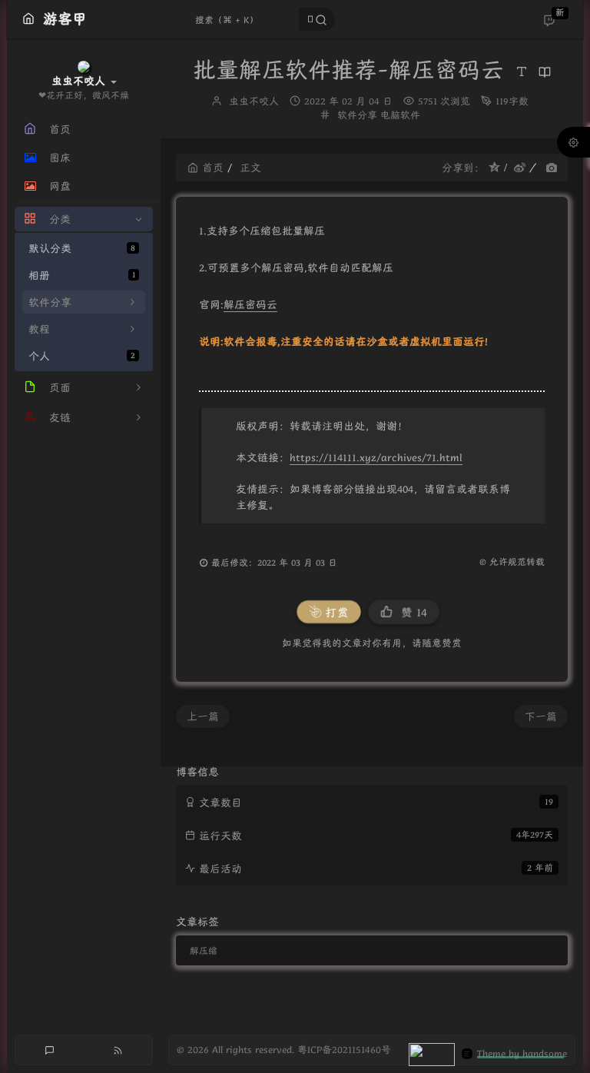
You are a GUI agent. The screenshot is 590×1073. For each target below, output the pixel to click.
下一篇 (541, 716)
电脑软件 (400, 114)
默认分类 (81, 248)
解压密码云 (250, 304)
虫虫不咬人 (254, 101)
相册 (81, 275)
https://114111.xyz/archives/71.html (376, 457)
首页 (213, 167)
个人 (81, 356)
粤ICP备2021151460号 (344, 1049)
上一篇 (203, 716)
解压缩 (203, 950)
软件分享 (357, 114)
